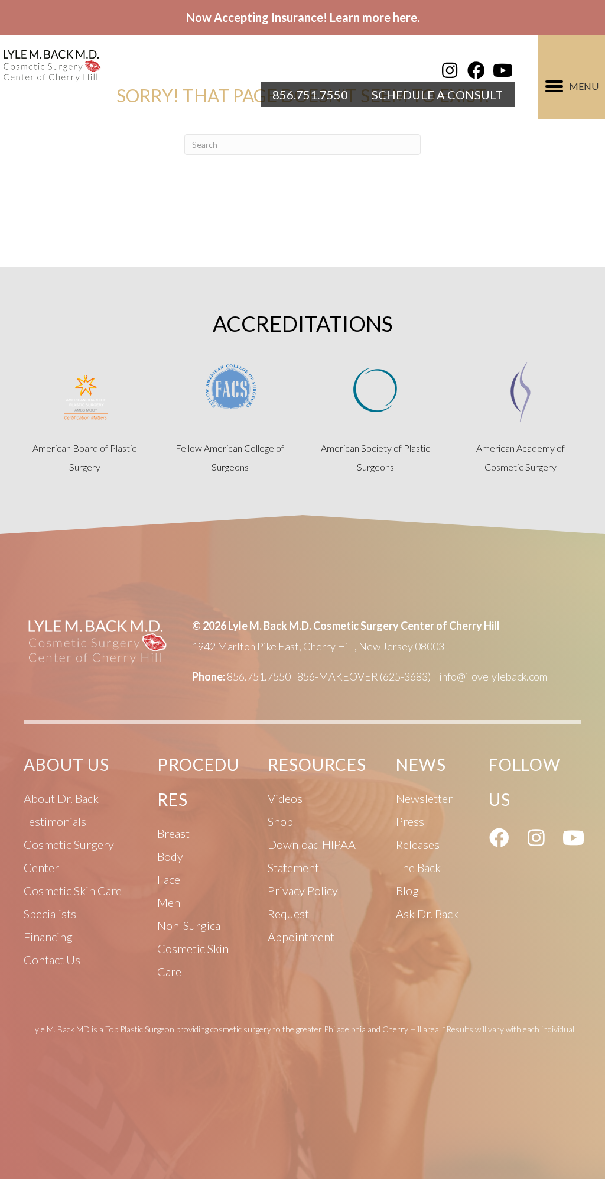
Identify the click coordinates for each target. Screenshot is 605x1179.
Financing (48, 936)
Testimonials (55, 821)
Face (168, 879)
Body (170, 856)
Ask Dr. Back (427, 913)
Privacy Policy (303, 890)
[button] (449, 70)
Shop (280, 821)
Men (168, 902)
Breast (173, 833)
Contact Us (52, 960)
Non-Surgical (190, 925)
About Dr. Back (61, 798)
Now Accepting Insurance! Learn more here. (302, 17)
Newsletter (424, 798)
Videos (285, 798)
